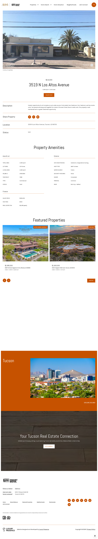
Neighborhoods (71, 5)
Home (4, 502)
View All (91, 280)
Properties (33, 5)
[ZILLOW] (89, 500)
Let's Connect (6, 504)
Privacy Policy (91, 529)
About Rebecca (14, 502)
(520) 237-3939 (7, 492)
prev (8, 65)
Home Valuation (59, 5)
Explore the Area (89, 402)
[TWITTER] (81, 500)
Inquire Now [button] (49, 95)
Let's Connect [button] (49, 446)
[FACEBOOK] (69, 500)
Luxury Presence (44, 529)
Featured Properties (27, 502)
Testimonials (52, 502)
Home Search (45, 5)
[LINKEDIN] (77, 500)
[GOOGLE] (69, 504)
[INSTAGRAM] (73, 500)
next (12, 65)
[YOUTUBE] (85, 500)
